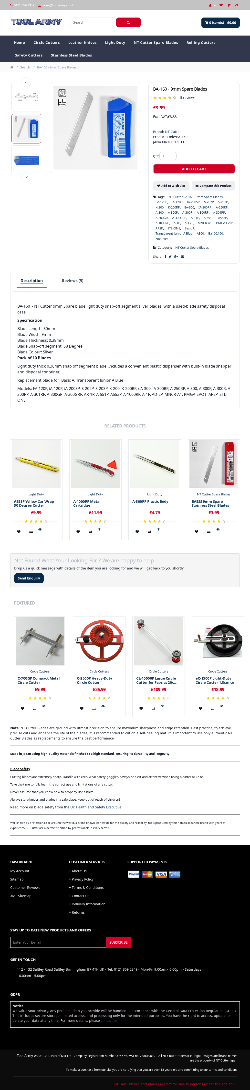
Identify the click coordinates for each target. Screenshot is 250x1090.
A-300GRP (179, 218)
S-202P (209, 202)
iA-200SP (193, 202)
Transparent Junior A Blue (174, 233)
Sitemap (17, 879)
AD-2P (189, 223)
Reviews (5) (72, 280)
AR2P (159, 228)
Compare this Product (215, 186)
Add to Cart (194, 168)
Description (32, 280)
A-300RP (203, 212)
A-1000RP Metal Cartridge (87, 503)
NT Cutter (173, 131)
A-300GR (162, 218)
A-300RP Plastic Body (150, 501)
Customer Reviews (25, 887)
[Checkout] (237, 5)
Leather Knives (82, 42)
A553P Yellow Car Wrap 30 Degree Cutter (34, 503)
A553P (222, 218)
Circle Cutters (46, 42)
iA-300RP (204, 207)
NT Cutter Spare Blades (156, 42)
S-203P (223, 202)
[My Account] (212, 5)
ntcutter (162, 239)
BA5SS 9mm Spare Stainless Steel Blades (210, 503)
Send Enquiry (29, 578)
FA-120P (161, 202)
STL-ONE (173, 228)
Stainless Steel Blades (71, 55)
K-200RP (174, 207)
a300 (200, 233)
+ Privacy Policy (81, 879)
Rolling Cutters (201, 42)
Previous (26, 82)
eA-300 (189, 207)
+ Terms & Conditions (86, 887)
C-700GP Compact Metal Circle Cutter (39, 680)
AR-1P (195, 218)
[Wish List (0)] (221, 5)
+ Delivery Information (87, 904)
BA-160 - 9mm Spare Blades (56, 67)
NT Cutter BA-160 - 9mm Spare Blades (195, 197)
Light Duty (115, 42)
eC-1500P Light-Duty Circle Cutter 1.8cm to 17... (215, 682)
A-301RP (219, 212)
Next (26, 177)
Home (19, 42)
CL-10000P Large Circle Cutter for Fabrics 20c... (156, 680)
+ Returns (77, 912)
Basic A (190, 228)
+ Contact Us (79, 895)
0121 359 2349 (24, 5)
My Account (19, 871)
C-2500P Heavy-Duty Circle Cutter (94, 680)
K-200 (160, 207)
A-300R (187, 212)
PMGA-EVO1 (225, 223)
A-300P (173, 212)
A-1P (177, 223)
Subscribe (118, 942)
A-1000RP (162, 223)
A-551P (209, 218)
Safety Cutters (28, 55)
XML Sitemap (20, 895)
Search (25, 67)
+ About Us (78, 871)
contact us (109, 1020)
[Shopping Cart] (230, 5)
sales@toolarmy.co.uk (58, 5)
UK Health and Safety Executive (95, 807)
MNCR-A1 (205, 223)
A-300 (160, 212)
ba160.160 (215, 233)
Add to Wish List (173, 186)
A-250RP (222, 207)
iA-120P (177, 202)
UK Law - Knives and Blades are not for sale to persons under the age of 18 (175, 1084)
